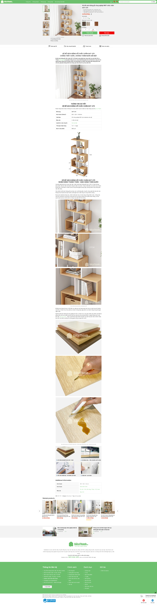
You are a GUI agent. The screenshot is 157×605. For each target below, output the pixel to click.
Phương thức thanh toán (74, 574)
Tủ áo (86, 572)
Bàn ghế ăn (87, 578)
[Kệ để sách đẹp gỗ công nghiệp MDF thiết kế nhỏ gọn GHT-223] (78, 507)
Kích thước (84, 16)
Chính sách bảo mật (73, 576)
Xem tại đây (74, 123)
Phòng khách (36, 1)
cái (93, 29)
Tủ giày (86, 576)
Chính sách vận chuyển (74, 582)
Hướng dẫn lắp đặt (105, 35)
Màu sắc (84, 20)
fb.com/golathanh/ (52, 580)
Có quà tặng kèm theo (56, 38)
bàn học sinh (63, 316)
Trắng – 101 (94, 489)
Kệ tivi (86, 584)
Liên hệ (70, 584)
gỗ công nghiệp (78, 495)
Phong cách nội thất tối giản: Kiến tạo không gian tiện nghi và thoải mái (102, 528)
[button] (47, 586)
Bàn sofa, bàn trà (89, 586)
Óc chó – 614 (83, 489)
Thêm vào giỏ (89, 32)
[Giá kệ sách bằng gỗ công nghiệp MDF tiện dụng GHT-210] (64, 507)
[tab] (52, 46)
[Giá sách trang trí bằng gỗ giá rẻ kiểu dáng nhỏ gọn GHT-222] (108, 507)
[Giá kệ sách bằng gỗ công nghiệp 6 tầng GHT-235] (93, 507)
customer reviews (60, 37)
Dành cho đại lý (105, 46)
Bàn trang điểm (88, 574)
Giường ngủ (87, 570)
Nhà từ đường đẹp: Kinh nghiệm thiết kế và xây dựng (67, 528)
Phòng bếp (50, 1)
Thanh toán (88, 46)
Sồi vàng (89, 489)
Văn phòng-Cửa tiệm (60, 1)
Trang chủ (28, 1)
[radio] (86, 18)
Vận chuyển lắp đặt (71, 46)
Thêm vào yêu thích (88, 35)
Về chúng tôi (71, 570)
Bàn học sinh (88, 582)
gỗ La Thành (98, 108)
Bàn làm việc (88, 580)
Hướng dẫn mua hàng (74, 572)
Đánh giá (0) (54, 46)
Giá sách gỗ (62, 59)
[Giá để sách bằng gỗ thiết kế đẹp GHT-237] (49, 507)
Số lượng (84, 27)
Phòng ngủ (43, 1)
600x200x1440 (83, 486)
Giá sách (87, 588)
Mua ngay (106, 32)
